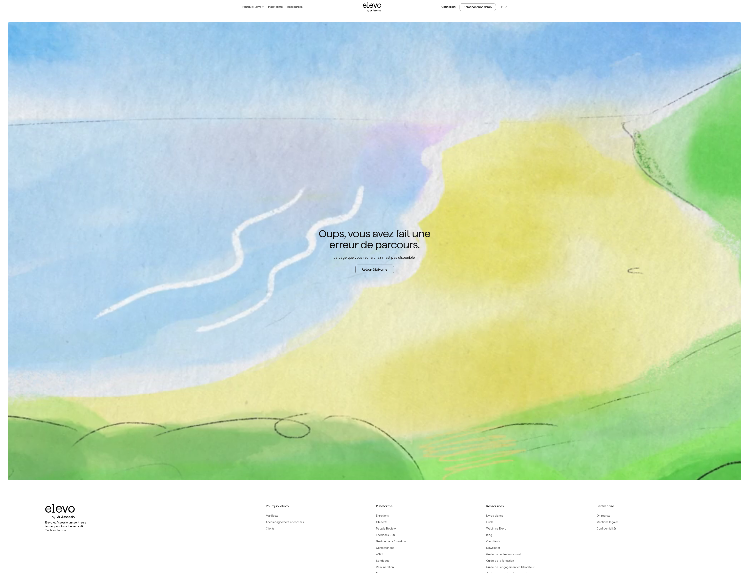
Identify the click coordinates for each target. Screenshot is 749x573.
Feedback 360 (385, 535)
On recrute (604, 515)
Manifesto (272, 515)
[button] (253, 7)
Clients (270, 528)
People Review (386, 528)
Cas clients (493, 541)
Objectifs (382, 522)
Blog (489, 535)
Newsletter (493, 547)
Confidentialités (607, 528)
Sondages (382, 560)
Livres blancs (494, 515)
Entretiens (382, 515)
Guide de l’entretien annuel (503, 554)
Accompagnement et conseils (285, 522)
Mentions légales (608, 522)
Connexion (448, 6)
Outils (489, 522)
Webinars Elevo (496, 528)
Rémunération (385, 567)
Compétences (385, 547)
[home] (372, 7)
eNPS (379, 554)
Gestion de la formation (391, 541)
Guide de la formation (500, 560)
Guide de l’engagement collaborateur (510, 567)
